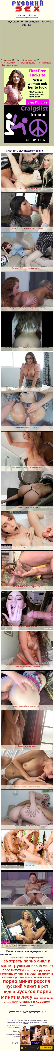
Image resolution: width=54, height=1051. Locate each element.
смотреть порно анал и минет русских (25, 963)
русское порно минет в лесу (26, 994)
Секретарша (45, 63)
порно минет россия (26, 981)
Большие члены (10, 65)
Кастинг (11, 63)
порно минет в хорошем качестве (31, 1003)
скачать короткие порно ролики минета (26, 977)
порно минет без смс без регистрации (26, 958)
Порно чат (32, 15)
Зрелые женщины (27, 63)
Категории (21, 15)
